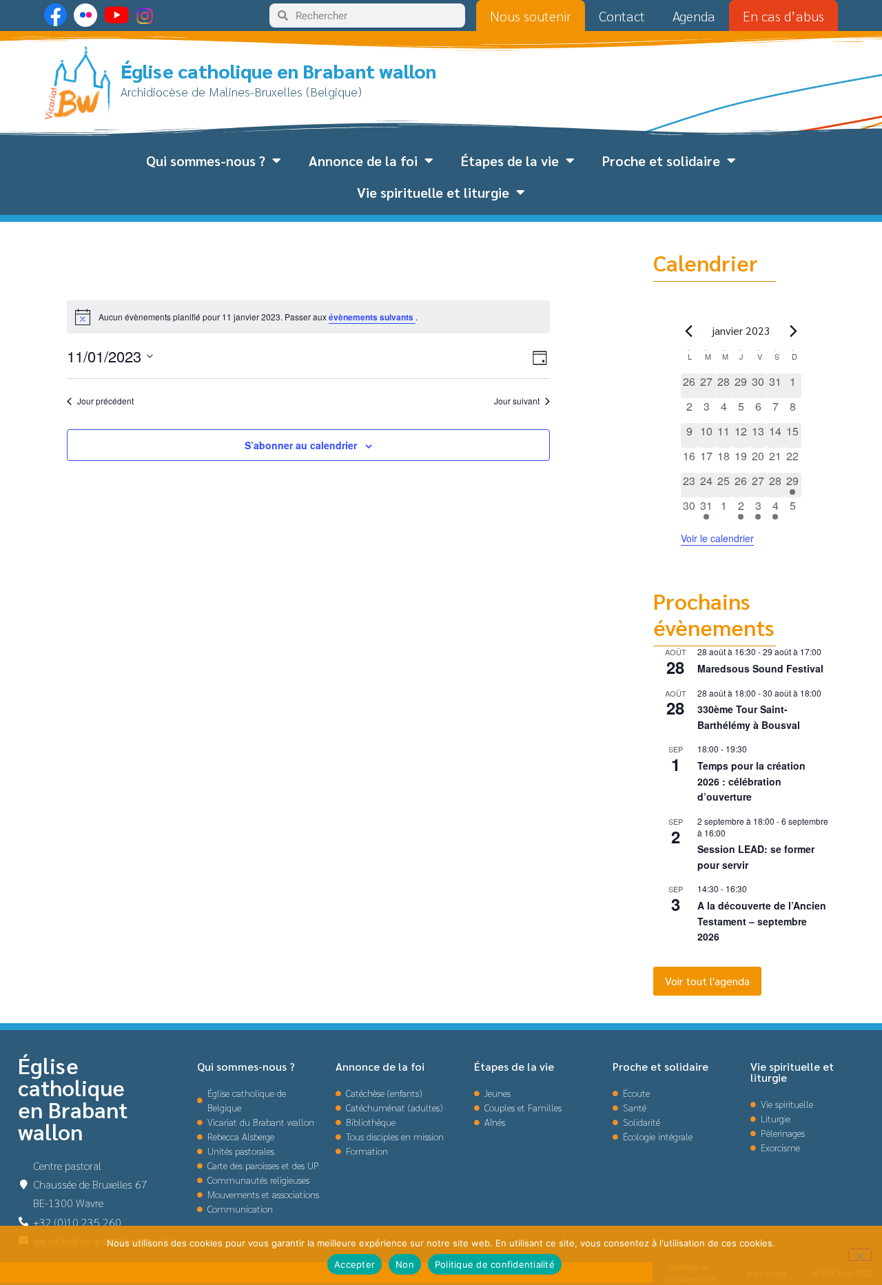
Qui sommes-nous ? (205, 160)
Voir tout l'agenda (707, 981)
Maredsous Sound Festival (760, 668)
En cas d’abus (783, 16)
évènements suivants (372, 317)
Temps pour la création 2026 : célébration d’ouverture (751, 781)
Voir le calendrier (717, 538)
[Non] (860, 1254)
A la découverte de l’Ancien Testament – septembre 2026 (761, 920)
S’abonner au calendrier (301, 445)
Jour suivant (517, 401)
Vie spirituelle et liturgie (433, 192)
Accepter (354, 1264)
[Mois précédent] (689, 330)
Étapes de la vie (510, 160)
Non (405, 1264)
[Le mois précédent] (793, 330)
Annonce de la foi (363, 160)
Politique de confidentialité (495, 1264)
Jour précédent (105, 401)
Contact (622, 16)
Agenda (694, 16)
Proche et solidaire (661, 160)
